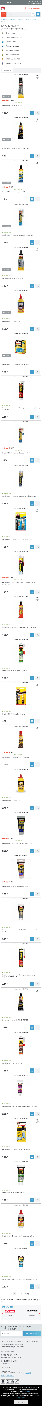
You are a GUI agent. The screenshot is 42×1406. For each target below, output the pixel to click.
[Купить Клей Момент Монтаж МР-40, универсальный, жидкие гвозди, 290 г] (21, 957)
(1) (11, 752)
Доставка (19, 1341)
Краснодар (8, 2)
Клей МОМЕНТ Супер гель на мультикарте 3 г (18, 539)
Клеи (3, 1302)
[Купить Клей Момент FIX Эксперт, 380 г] (21, 1045)
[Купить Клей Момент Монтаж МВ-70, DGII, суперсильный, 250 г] (21, 912)
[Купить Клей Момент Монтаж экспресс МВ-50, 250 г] (21, 825)
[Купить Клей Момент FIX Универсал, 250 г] (21, 1175)
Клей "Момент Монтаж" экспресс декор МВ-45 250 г (20, 1279)
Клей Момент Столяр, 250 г (11, 800)
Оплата (27, 1341)
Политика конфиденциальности (12, 1347)
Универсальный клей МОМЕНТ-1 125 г (15, 1020)
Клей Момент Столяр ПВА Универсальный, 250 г (19, 1236)
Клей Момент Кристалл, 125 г (12, 278)
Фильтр (6, 70)
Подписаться (31, 1333)
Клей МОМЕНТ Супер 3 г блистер (13, 714)
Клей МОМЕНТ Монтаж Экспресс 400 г (15, 453)
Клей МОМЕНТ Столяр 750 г (12, 321)
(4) (11, 187)
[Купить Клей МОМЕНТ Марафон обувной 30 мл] (21, 739)
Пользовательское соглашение (12, 1344)
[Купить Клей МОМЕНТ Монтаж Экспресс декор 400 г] (21, 217)
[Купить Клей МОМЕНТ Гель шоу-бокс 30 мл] (21, 174)
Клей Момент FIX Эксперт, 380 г (13, 1063)
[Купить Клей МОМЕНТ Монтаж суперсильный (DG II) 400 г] (21, 478)
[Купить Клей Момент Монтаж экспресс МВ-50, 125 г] (21, 869)
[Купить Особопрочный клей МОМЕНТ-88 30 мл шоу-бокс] (21, 609)
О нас (3, 1341)
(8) (11, 577)
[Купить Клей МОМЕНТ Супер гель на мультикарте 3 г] (21, 521)
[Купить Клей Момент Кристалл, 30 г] (21, 87)
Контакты (35, 1341)
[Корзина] (38, 14)
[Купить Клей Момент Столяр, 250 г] (21, 782)
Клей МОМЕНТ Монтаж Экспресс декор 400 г (18, 235)
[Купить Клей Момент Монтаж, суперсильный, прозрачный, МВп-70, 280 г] (21, 564)
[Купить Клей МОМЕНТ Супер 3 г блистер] (21, 696)
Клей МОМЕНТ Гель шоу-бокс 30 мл (14, 192)
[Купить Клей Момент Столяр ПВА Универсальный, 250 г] (21, 1218)
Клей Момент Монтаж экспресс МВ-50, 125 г (17, 887)
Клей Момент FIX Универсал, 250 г (14, 1193)
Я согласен (21, 1402)
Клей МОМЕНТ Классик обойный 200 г (15, 365)
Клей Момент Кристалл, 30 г (12, 105)
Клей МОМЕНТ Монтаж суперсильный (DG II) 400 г (19, 496)
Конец (26, 1294)
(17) (12, 448)
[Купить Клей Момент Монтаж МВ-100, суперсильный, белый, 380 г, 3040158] (21, 390)
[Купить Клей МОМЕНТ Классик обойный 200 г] (21, 347)
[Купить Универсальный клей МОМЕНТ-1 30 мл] (21, 131)
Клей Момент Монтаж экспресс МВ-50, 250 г (17, 843)
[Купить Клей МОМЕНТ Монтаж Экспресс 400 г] (21, 435)
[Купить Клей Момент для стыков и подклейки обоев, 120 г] (21, 1088)
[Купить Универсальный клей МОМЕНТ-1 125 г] (21, 1002)
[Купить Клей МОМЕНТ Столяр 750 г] (21, 303)
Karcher (32, 1315)
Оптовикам (11, 1341)
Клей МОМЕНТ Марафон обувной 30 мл (16, 757)
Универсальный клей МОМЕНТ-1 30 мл (15, 149)
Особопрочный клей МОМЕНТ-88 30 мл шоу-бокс (19, 627)
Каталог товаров (3, 14)
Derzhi (10, 1315)
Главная (4, 19)
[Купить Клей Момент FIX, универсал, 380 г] (21, 653)
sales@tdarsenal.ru (7, 1376)
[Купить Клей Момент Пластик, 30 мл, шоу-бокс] (21, 1131)
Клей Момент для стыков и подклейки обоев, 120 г (20, 1106)
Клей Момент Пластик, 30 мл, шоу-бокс (16, 1149)
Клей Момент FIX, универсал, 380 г (14, 671)
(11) (12, 838)
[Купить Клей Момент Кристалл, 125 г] (21, 260)
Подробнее (26, 1391)
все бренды (7, 1307)
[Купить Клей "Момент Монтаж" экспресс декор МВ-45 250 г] (21, 1261)
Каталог (13, 19)
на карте (28, 1373)
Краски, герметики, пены (27, 19)
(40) (12, 100)
